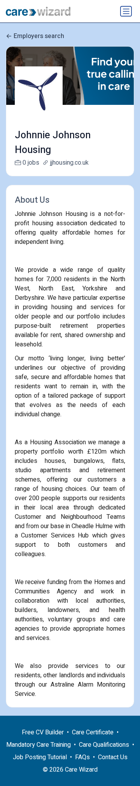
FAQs (82, 757)
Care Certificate (93, 732)
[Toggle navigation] (126, 11)
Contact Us (113, 757)
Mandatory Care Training (38, 744)
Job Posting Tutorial (40, 757)
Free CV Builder (43, 732)
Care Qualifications (104, 744)
